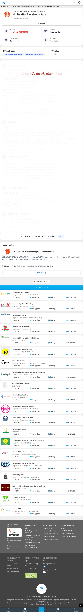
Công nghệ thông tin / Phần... (13, 54)
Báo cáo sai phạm (42, 281)
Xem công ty (41, 273)
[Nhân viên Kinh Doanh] (5, 314)
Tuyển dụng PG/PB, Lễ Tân (32, 542)
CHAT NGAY (27, 236)
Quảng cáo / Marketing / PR (35, 54)
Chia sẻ (52, 236)
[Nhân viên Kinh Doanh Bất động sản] (5, 464)
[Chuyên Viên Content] (5, 362)
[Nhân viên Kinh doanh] (5, 430)
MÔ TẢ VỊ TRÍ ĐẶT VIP (68, 533)
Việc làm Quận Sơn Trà (50, 536)
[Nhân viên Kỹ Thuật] (5, 476)
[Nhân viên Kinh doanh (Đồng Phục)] (5, 408)
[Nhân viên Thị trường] (5, 498)
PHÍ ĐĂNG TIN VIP (67, 531)
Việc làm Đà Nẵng (49, 528)
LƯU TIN (42, 23)
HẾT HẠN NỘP (23, 32)
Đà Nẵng (54, 54)
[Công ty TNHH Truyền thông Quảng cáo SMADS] (7, 15)
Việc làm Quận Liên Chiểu (51, 539)
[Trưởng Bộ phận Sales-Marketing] (5, 305)
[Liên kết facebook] (44, 566)
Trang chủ (5, 6)
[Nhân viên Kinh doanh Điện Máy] (5, 351)
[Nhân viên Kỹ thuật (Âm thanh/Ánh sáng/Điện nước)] (5, 374)
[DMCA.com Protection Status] (31, 575)
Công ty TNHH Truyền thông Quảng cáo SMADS (26, 6)
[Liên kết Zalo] (44, 572)
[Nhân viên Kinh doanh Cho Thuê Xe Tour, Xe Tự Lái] (5, 441)
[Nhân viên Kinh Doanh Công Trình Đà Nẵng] (5, 337)
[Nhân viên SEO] (5, 510)
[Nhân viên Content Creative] (5, 293)
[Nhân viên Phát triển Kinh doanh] (5, 453)
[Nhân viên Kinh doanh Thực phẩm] (5, 419)
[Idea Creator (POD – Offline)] (5, 384)
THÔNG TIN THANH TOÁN (69, 536)
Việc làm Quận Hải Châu (50, 531)
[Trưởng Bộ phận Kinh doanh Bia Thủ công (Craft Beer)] (5, 487)
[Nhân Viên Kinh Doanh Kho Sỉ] (5, 328)
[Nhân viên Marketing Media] (5, 396)
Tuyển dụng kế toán (30, 540)
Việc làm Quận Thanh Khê (51, 534)
